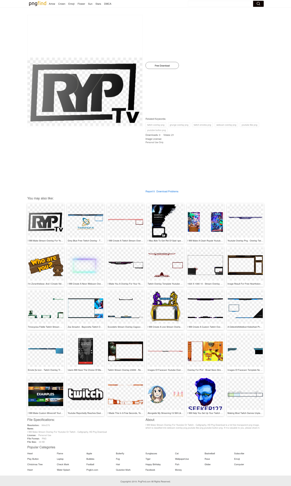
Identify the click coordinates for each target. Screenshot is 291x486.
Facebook (150, 469)
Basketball (210, 453)
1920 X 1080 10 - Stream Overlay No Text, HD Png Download (217, 283)
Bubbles (90, 458)
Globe (208, 464)
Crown (61, 3)
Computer (239, 464)
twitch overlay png (155, 124)
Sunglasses (151, 453)
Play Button (33, 458)
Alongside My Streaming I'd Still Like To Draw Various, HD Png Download (182, 413)
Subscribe (239, 453)
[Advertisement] (84, 36)
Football (90, 464)
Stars (98, 3)
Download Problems (167, 191)
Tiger (148, 458)
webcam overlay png (226, 124)
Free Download (162, 65)
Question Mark (123, 469)
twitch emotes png (202, 124)
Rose (207, 458)
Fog (118, 458)
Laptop (60, 458)
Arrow (52, 3)
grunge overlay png (179, 124)
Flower (81, 3)
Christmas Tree (35, 464)
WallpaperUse (182, 458)
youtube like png (249, 124)
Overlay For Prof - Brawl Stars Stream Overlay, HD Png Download (219, 369)
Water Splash (63, 469)
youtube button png (156, 130)
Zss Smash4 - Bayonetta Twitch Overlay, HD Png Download (96, 326)
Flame (60, 453)
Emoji (71, 3)
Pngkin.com (92, 469)
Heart (30, 453)
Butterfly (120, 453)
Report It (150, 191)
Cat (177, 453)
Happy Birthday (153, 464)
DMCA (107, 3)
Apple (89, 453)
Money (178, 469)
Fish (177, 464)
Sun (90, 3)
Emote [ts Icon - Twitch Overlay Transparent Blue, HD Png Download (61, 369)
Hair (118, 464)
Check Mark (63, 464)
